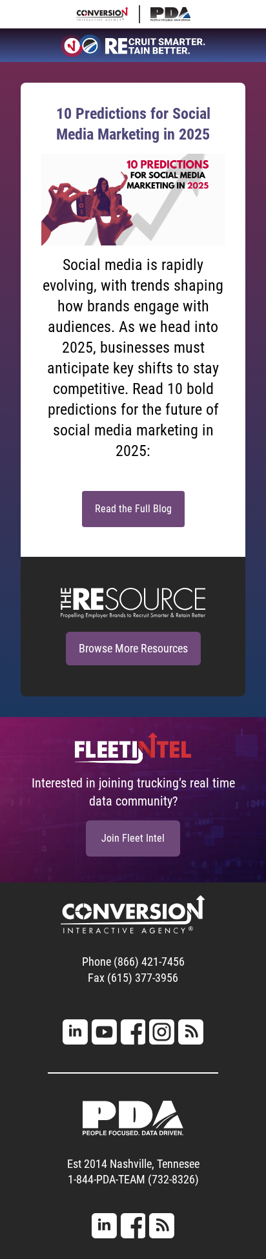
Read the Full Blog (133, 509)
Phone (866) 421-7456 (133, 961)
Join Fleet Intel (133, 838)
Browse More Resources (133, 648)
